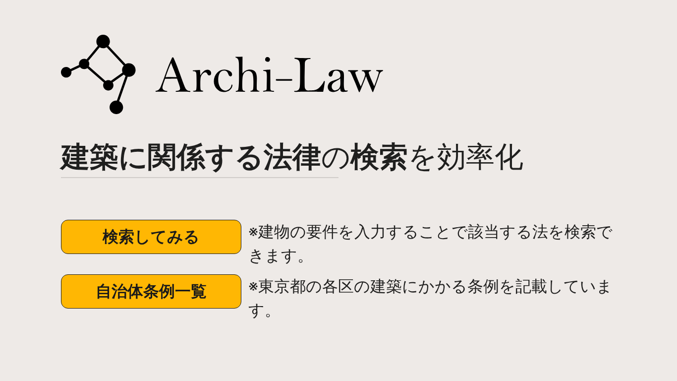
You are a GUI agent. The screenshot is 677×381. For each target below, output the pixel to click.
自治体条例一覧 (151, 291)
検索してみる (151, 236)
